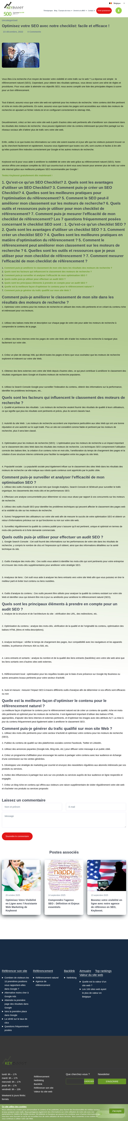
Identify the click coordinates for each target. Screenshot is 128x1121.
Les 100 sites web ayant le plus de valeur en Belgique (94, 993)
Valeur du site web (91, 975)
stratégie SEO (73, 565)
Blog (55, 11)
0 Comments (34, 32)
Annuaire (85, 971)
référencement (15, 214)
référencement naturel (96, 162)
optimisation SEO (103, 516)
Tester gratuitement (104, 11)
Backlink (69, 971)
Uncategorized (9, 20)
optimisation (13, 482)
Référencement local (14, 674)
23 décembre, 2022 (13, 32)
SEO (27, 83)
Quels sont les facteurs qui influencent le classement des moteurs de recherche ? (48, 271)
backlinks (90, 658)
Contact (90, 11)
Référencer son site (14, 971)
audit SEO (91, 537)
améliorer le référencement (82, 597)
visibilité (60, 79)
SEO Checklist (48, 182)
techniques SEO (92, 447)
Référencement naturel (47, 977)
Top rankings (103, 971)
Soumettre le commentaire (17, 836)
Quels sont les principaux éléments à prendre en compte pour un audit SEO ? (45, 283)
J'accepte (117, 1111)
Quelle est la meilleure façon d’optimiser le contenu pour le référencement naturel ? (49, 286)
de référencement (34, 219)
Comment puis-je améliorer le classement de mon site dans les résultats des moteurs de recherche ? (58, 268)
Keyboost (6, 162)
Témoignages (48, 11)
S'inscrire (112, 1081)
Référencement (43, 971)
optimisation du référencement (31, 198)
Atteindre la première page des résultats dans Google (16, 1004)
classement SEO (76, 721)
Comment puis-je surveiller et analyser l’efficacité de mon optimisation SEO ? (45, 275)
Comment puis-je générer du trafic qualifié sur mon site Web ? (37, 290)
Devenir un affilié (79, 11)
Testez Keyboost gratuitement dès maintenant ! (27, 175)
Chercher (89, 1081)
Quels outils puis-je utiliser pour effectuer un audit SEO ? (35, 279)
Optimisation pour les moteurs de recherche (26, 443)
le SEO (90, 198)
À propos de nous (64, 11)
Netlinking (71, 977)
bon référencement (19, 90)
